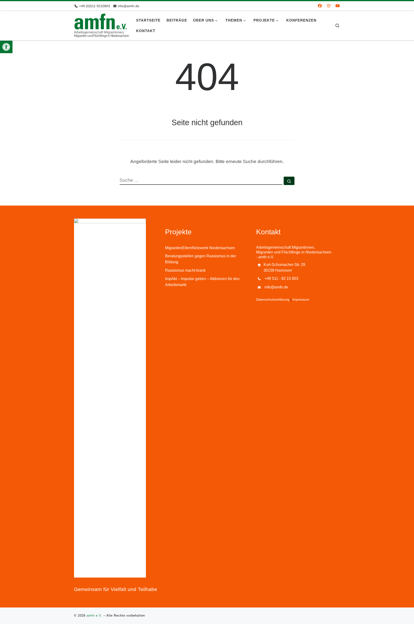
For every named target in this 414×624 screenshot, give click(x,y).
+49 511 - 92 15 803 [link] (281, 278)
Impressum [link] (300, 299)
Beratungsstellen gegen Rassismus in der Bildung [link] (200, 259)
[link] (6, 47)
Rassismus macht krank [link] (185, 270)
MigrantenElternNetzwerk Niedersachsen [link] (200, 248)
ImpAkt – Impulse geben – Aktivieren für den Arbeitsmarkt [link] (202, 282)
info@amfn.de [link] (276, 287)
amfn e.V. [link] (94, 615)
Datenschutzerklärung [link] (272, 299)
